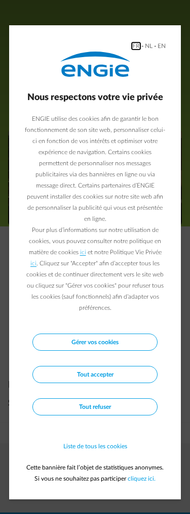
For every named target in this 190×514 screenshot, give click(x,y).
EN (162, 46)
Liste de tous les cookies (95, 446)
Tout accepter (95, 374)
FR (136, 46)
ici (83, 252)
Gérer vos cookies (95, 342)
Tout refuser (95, 407)
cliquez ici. (142, 479)
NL (149, 46)
